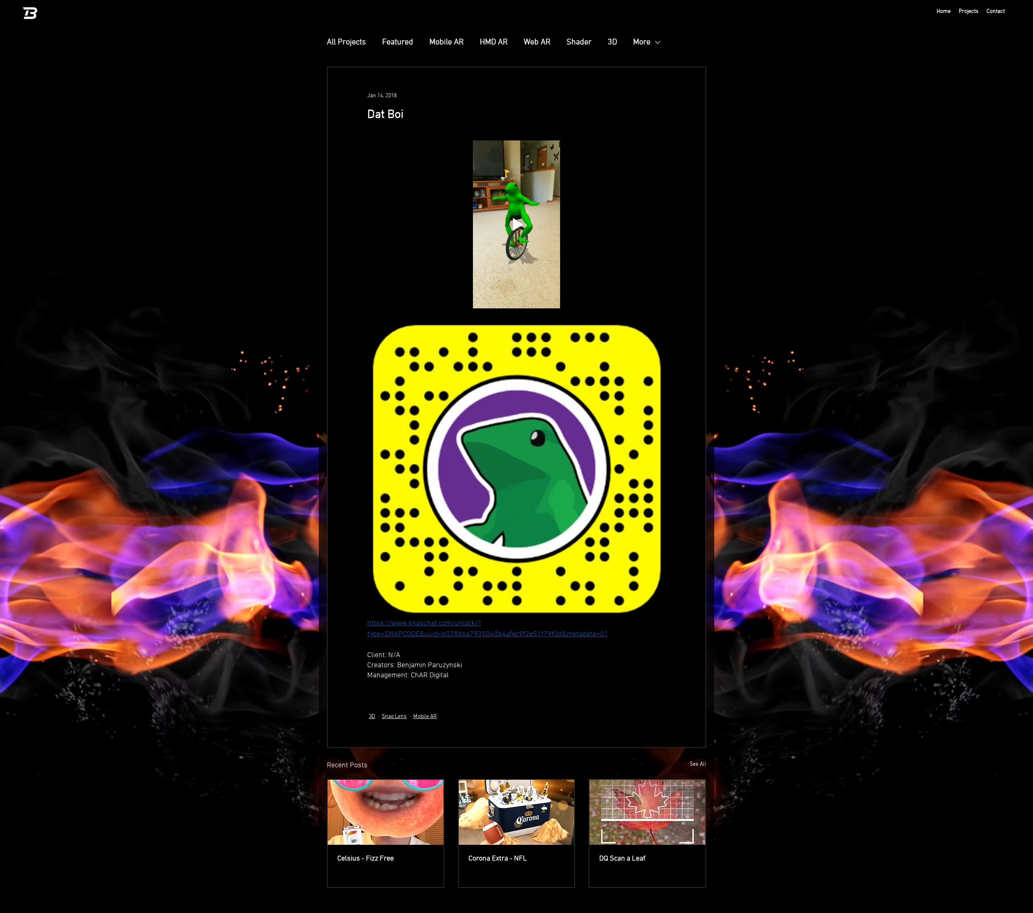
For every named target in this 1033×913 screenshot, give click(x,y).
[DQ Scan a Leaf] (647, 812)
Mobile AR (446, 42)
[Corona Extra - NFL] (517, 812)
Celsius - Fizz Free (365, 858)
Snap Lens (394, 716)
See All (698, 764)
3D (612, 42)
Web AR (537, 42)
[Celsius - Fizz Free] (385, 812)
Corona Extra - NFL (497, 858)
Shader (579, 42)
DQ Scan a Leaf (622, 858)
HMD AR (494, 42)
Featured (397, 42)
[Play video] (516, 224)
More (641, 42)
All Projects (346, 42)
